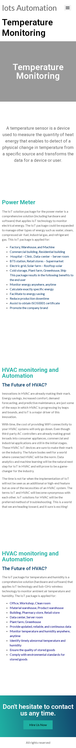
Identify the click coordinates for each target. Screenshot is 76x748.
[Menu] (67, 8)
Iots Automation (29, 7)
